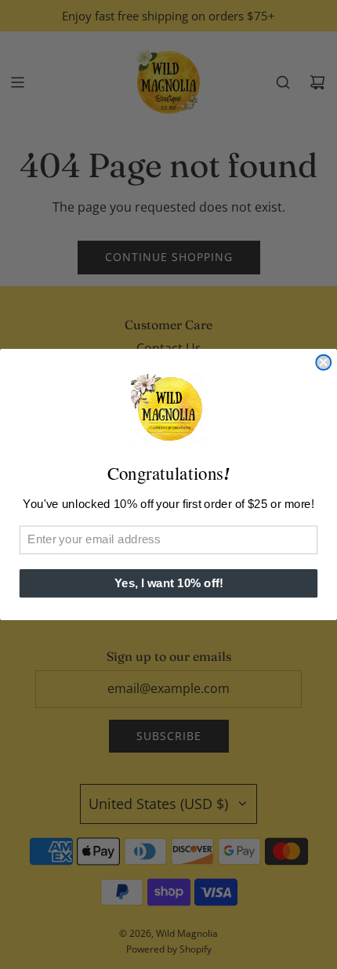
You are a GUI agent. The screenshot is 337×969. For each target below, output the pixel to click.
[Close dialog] (323, 362)
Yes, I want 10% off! (168, 583)
